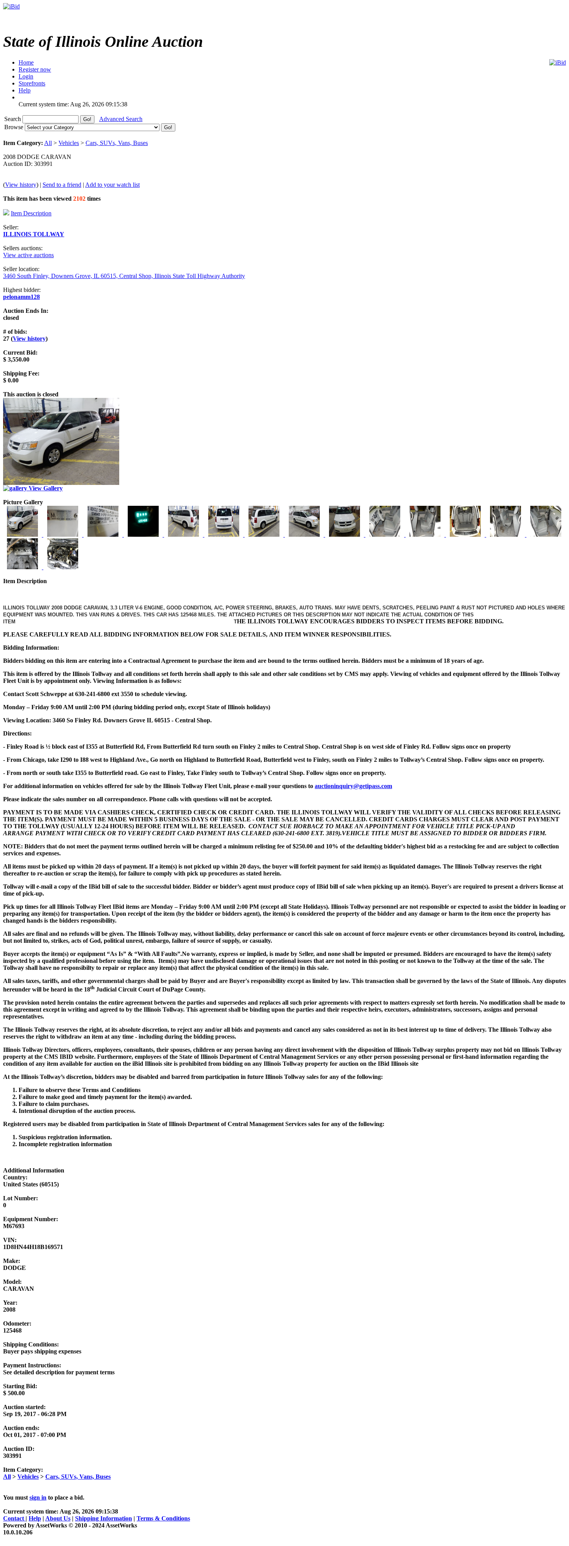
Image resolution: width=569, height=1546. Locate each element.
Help (35, 1518)
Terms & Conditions (163, 1518)
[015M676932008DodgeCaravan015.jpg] (23, 567)
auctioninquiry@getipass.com (353, 786)
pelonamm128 (21, 297)
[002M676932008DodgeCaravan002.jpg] (63, 534)
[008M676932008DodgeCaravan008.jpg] (305, 534)
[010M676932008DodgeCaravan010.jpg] (385, 534)
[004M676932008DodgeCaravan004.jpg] (144, 534)
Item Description (31, 213)
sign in (37, 1497)
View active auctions (28, 255)
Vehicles (68, 143)
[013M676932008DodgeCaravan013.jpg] (506, 534)
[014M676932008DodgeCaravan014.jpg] (545, 534)
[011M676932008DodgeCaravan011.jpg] (426, 534)
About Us (57, 1518)
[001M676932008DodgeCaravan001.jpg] (23, 534)
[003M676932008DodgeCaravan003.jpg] (104, 534)
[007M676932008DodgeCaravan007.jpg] (265, 534)
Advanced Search (120, 119)
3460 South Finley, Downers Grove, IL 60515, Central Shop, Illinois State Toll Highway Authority (124, 276)
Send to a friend (62, 184)
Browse (14, 127)
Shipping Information (103, 1518)
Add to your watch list (112, 184)
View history (20, 184)
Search (13, 119)
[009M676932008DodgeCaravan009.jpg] (345, 534)
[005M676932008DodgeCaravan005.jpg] (184, 534)
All (48, 143)
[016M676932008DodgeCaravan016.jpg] (62, 567)
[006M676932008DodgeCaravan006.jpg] (224, 534)
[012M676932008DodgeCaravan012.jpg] (466, 534)
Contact (14, 1518)
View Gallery (45, 488)
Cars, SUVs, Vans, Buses (117, 143)
